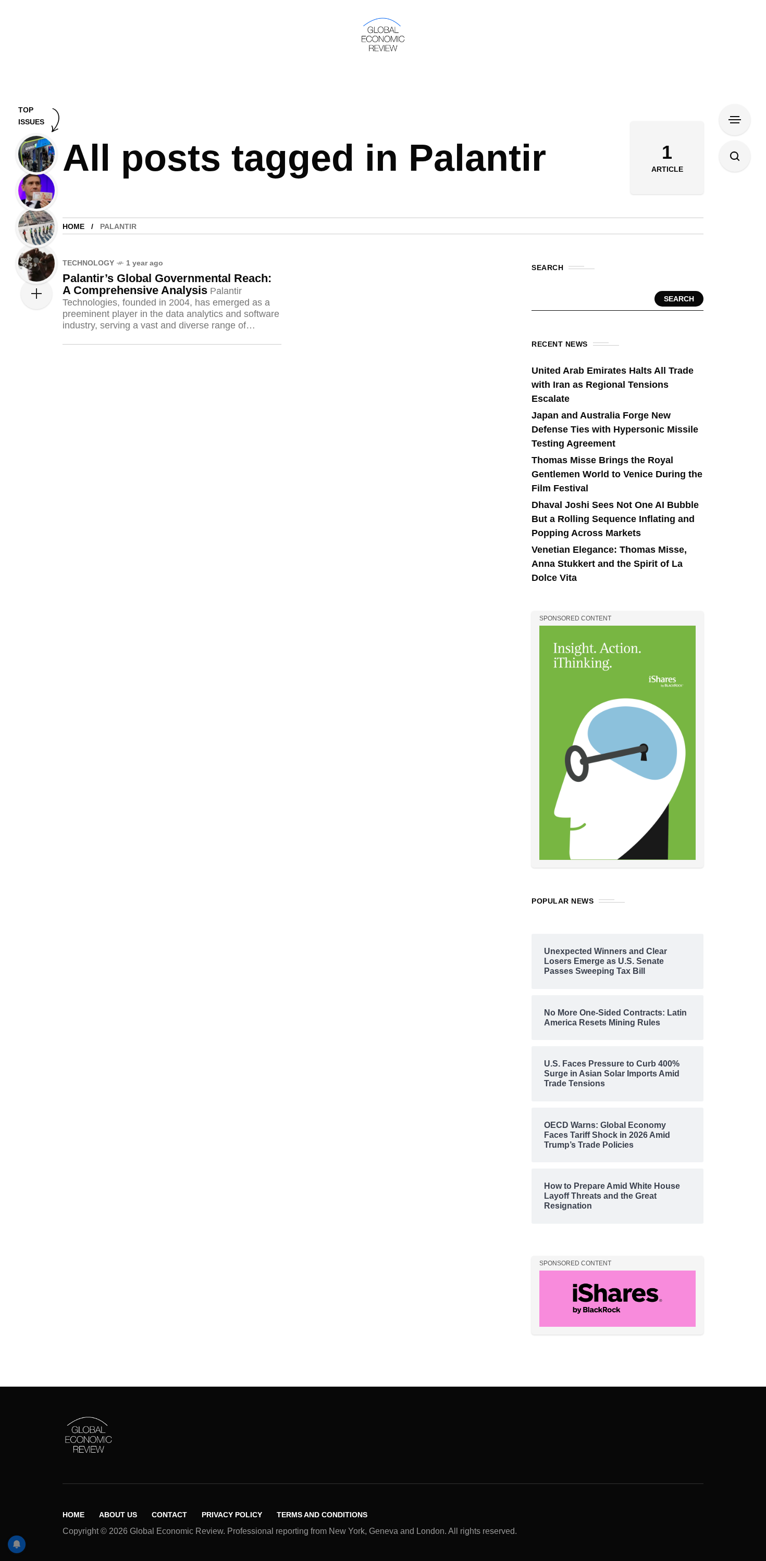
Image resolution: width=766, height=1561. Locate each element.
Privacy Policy (232, 1515)
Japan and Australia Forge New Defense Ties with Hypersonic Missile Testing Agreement (615, 429)
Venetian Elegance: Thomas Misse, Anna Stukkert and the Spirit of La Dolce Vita (609, 563)
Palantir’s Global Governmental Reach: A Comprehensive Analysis (167, 284)
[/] (617, 742)
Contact (169, 1515)
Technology (88, 263)
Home (73, 226)
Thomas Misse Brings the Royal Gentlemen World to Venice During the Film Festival (617, 474)
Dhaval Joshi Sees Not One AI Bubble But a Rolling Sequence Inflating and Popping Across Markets (615, 519)
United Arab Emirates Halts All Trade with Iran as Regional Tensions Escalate (613, 384)
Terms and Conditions (322, 1515)
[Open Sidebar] (734, 119)
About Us (118, 1515)
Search (679, 299)
